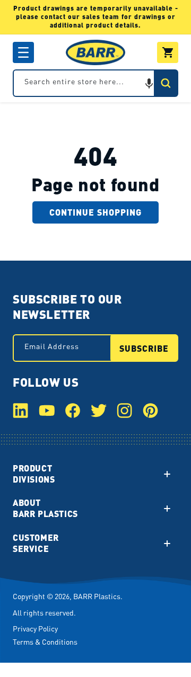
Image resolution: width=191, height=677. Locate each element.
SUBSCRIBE (144, 348)
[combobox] (95, 83)
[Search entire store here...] (165, 83)
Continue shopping (95, 212)
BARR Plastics (96, 596)
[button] (23, 52)
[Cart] (167, 52)
